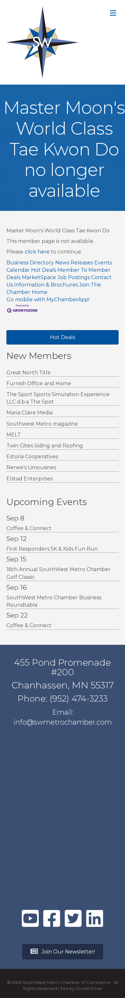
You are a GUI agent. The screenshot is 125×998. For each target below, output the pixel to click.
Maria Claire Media (29, 413)
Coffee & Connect (29, 528)
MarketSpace (39, 277)
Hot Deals (43, 270)
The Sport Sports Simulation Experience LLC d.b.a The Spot (58, 398)
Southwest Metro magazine (42, 424)
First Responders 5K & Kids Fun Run (52, 549)
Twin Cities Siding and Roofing (44, 446)
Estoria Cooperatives (32, 456)
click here (37, 252)
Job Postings (73, 277)
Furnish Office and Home (38, 383)
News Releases (74, 263)
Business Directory (30, 263)
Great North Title (28, 373)
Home (39, 292)
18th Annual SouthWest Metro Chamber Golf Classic (58, 573)
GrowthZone (88, 988)
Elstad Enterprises (29, 479)
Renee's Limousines (31, 467)
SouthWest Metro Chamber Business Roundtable (53, 601)
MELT (13, 435)
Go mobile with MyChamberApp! (47, 299)
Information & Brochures (46, 285)
